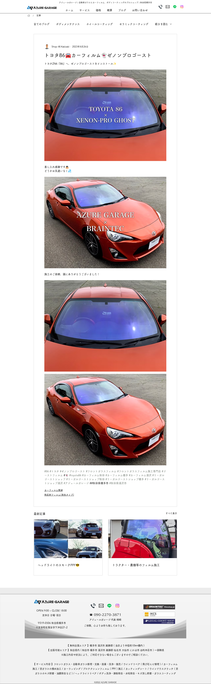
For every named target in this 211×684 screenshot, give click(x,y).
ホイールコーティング (99, 24)
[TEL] (161, 7)
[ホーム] (29, 15)
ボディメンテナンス (68, 24)
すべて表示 (171, 513)
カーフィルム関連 (53, 490)
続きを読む (161, 24)
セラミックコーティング (133, 24)
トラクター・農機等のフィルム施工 (136, 565)
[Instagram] (182, 7)
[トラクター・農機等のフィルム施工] (142, 539)
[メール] (168, 7)
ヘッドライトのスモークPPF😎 (58, 565)
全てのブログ (41, 24)
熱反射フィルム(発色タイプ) (59, 495)
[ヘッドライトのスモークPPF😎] (68, 539)
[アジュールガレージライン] (175, 7)
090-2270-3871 (107, 614)
